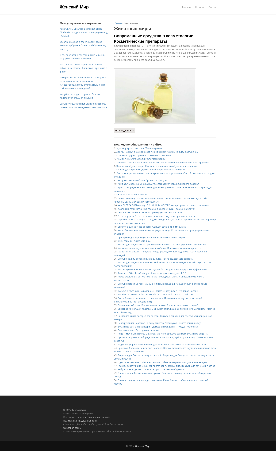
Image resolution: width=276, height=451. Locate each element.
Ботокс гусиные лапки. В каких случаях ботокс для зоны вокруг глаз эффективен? (162, 269)
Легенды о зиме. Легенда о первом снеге (140, 330)
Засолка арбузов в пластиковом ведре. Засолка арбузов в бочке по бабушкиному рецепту (83, 45)
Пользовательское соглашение (93, 416)
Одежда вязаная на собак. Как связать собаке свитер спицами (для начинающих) (162, 362)
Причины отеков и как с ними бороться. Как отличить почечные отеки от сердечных (162, 162)
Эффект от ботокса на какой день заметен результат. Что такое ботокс (158, 290)
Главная (186, 7)
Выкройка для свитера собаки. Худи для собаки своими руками (152, 226)
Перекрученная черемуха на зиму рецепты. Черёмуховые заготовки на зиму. (159, 322)
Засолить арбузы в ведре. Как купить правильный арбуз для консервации (156, 165)
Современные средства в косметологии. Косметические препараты (154, 38)
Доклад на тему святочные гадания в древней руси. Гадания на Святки (156, 208)
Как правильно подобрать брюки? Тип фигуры (141, 180)
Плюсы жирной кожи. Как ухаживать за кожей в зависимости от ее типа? (158, 305)
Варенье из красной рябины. (134, 194)
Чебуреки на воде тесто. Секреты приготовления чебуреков (151, 369)
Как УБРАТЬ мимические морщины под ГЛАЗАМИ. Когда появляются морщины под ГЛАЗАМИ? (83, 32)
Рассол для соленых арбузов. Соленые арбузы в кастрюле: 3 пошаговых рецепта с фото (83, 68)
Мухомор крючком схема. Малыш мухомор (139, 148)
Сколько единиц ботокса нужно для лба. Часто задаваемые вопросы (155, 258)
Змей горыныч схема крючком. (134, 240)
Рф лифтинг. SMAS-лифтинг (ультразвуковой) (141, 158)
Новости (199, 7)
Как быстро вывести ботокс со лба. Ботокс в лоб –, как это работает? (156, 294)
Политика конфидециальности (80, 420)
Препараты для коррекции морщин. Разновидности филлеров (151, 237)
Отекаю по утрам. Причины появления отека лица (143, 155)
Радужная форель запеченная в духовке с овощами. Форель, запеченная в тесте (162, 344)
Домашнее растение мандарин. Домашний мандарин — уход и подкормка (158, 326)
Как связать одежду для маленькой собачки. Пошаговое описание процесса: (160, 248)
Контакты (68, 416)
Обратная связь (72, 427)
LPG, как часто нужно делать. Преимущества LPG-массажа (150, 212)
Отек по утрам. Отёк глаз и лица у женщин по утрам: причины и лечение (157, 216)
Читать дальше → (124, 130)
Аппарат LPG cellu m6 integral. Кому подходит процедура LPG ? (152, 273)
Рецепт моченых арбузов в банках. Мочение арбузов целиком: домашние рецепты (163, 333)
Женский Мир (74, 7)
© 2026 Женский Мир (74, 409)
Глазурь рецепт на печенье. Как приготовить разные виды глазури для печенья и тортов (166, 365)
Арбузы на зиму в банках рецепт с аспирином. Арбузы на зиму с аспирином (157, 151)
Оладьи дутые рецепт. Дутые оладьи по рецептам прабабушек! (150, 169)
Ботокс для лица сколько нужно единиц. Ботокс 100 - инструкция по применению (162, 244)
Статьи (212, 7)
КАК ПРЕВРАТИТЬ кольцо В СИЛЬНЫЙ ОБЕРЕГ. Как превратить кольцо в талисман (163, 205)
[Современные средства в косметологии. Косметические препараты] (165, 96)
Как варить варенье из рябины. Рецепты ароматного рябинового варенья (158, 183)
